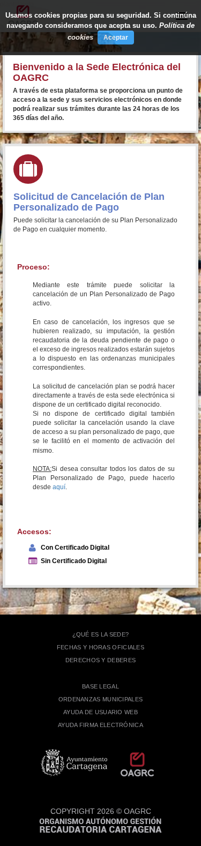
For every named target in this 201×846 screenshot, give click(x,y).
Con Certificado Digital (75, 547)
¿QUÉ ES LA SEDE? (100, 634)
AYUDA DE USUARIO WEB (100, 712)
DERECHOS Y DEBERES (100, 660)
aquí (59, 487)
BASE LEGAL (100, 686)
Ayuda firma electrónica (100, 725)
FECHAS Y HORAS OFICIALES (100, 647)
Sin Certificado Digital (74, 561)
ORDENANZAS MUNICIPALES (100, 699)
